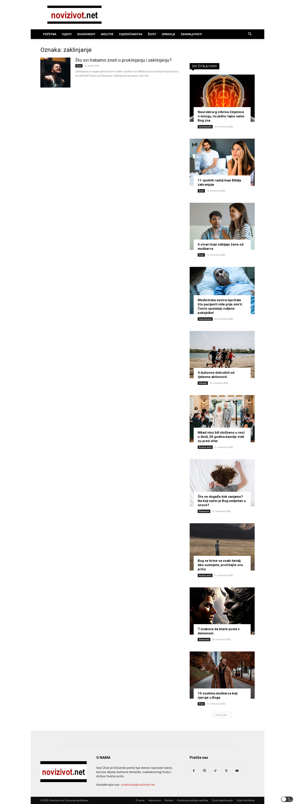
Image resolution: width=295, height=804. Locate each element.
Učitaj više (221, 715)
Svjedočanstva (130, 34)
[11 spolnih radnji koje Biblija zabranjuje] (222, 162)
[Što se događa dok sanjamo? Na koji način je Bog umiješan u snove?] (222, 482)
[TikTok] (215, 771)
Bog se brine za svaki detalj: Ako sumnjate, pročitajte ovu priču (220, 565)
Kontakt (169, 800)
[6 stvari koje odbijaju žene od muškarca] (222, 226)
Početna (49, 34)
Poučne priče (205, 575)
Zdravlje (168, 34)
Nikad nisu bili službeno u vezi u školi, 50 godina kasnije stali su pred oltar (221, 436)
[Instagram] (204, 771)
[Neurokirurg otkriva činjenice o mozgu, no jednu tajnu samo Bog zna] (222, 98)
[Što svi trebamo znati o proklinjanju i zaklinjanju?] (55, 72)
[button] (250, 34)
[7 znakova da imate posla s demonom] (222, 611)
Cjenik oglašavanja (222, 800)
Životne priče (205, 447)
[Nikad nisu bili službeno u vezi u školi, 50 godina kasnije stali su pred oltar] (222, 418)
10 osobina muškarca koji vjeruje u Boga (217, 695)
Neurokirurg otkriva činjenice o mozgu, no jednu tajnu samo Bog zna (221, 116)
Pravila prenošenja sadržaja (192, 800)
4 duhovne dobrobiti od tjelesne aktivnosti (216, 375)
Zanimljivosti (191, 34)
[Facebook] (194, 771)
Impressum (154, 800)
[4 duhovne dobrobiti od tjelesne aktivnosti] (222, 354)
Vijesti (67, 34)
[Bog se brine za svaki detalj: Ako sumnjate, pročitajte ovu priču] (222, 546)
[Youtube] (237, 771)
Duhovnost (86, 34)
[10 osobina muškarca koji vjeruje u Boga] (222, 675)
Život (152, 34)
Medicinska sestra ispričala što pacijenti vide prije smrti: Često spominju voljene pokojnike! (220, 306)
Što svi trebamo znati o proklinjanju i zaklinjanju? (123, 60)
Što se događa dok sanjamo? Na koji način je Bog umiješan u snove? (222, 501)
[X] (226, 771)
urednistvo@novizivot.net (138, 785)
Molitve (107, 34)
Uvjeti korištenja (246, 800)
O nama (140, 800)
